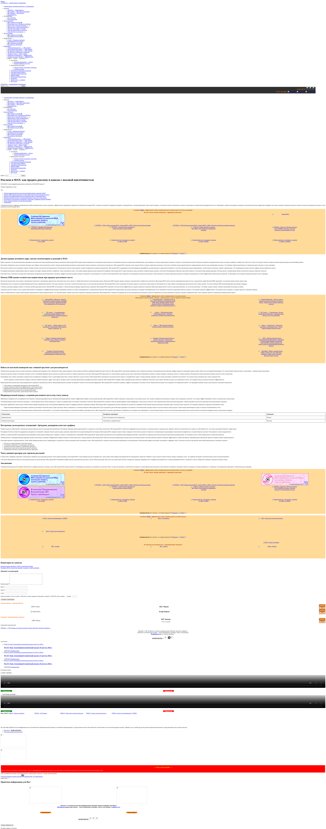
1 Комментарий (14, 651)
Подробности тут (156, 634)
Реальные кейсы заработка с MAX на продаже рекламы (17, 566)
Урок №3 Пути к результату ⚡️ (16, 32)
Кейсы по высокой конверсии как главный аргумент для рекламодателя (25, 196)
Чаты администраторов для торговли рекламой (17, 201)
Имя (2, 587)
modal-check (4, 778)
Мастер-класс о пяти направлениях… (18, 27)
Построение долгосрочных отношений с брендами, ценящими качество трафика (27, 199)
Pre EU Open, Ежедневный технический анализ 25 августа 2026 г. (28, 656)
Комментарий (5, 584)
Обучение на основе (63, 807)
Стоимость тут (115, 807)
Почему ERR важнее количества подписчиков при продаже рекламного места (26, 194)
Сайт (2, 593)
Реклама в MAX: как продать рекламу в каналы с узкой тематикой (20, 568)
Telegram (175, 253)
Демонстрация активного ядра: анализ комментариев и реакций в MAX (25, 193)
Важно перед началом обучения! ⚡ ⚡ (18, 25)
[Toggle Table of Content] (2, 190)
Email (3, 590)
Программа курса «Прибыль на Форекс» (19, 24)
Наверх (3, 1)
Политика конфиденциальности (13, 732)
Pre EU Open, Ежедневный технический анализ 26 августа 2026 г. (28, 648)
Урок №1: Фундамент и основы (16, 28)
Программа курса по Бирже (15, 36)
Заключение (7, 202)
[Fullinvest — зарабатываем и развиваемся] (13, 3)
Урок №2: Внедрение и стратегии (17, 30)
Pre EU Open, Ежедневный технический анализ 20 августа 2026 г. (28, 664)
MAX (142, 210)
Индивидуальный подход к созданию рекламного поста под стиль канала (25, 198)
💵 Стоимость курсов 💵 (14, 22)
